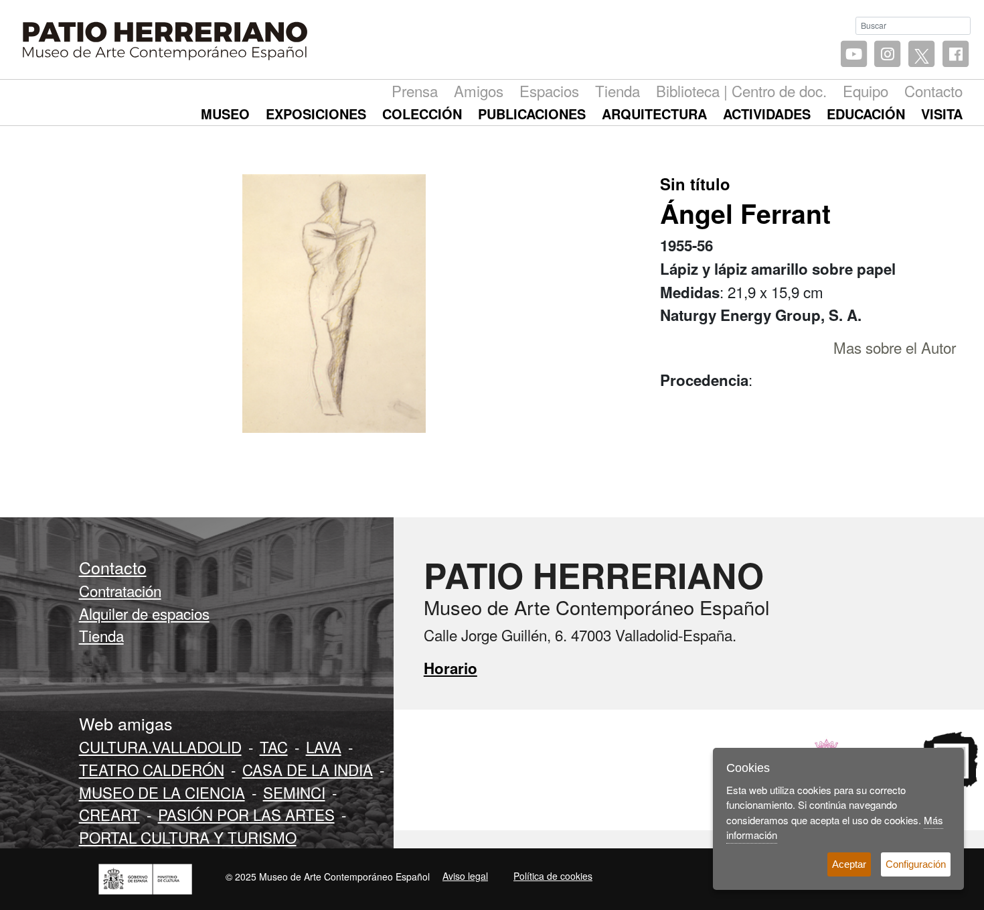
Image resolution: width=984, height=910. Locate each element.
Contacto (933, 90)
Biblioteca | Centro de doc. (741, 90)
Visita (942, 113)
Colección (422, 113)
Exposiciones (316, 113)
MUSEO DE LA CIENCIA (162, 792)
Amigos (478, 90)
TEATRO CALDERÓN (151, 769)
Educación (866, 113)
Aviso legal (465, 876)
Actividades (767, 113)
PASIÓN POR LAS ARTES (246, 814)
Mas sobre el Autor (894, 347)
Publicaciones (532, 113)
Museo (225, 113)
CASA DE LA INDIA (307, 769)
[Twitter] (921, 55)
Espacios (549, 90)
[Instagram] (888, 55)
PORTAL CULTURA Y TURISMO (188, 837)
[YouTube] (854, 55)
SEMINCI (294, 792)
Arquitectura (654, 113)
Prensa (415, 90)
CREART (109, 814)
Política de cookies (552, 876)
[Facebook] (955, 55)
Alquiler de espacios (144, 613)
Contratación (120, 590)
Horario (450, 668)
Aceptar (849, 864)
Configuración (916, 864)
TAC (274, 746)
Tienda (617, 90)
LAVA (323, 746)
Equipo (865, 90)
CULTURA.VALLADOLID (160, 746)
